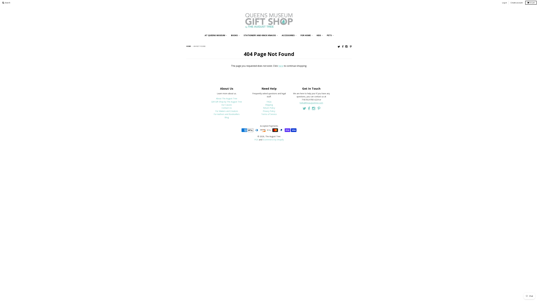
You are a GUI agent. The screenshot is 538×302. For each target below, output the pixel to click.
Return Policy (269, 108)
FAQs (269, 101)
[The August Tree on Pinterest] (351, 46)
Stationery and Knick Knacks (260, 35)
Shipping (269, 104)
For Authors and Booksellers (227, 114)
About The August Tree (226, 98)
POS (256, 139)
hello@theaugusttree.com (311, 103)
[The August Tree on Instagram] (346, 46)
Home (188, 46)
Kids (319, 35)
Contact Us (227, 108)
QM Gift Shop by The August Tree (226, 101)
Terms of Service (269, 114)
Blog (227, 117)
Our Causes (226, 104)
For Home (306, 35)
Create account (517, 3)
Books (234, 35)
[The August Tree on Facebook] (342, 46)
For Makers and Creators (226, 111)
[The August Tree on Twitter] (339, 46)
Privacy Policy (269, 111)
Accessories (288, 35)
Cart (532, 3)
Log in (504, 3)
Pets (329, 35)
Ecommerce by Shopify (273, 139)
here (280, 65)
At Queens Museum (215, 35)
